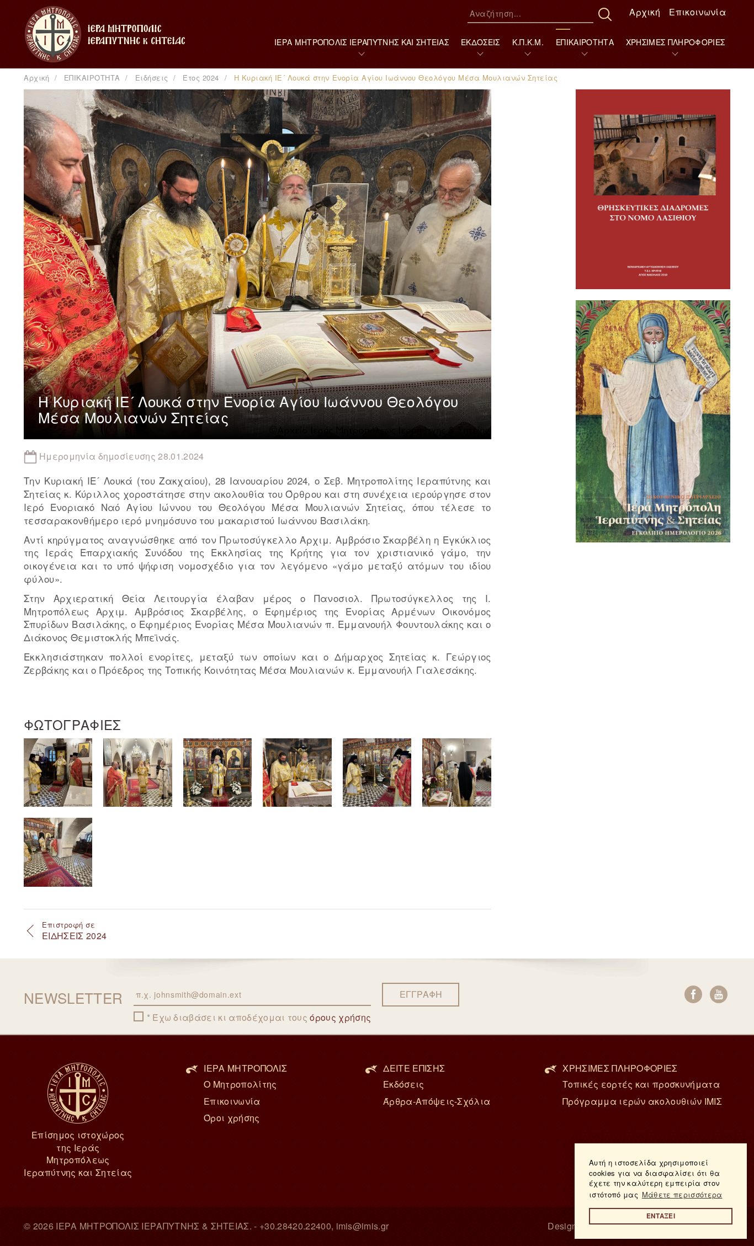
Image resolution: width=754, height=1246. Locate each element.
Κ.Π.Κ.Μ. (528, 41)
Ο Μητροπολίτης (240, 1084)
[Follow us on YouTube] (719, 994)
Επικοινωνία (697, 12)
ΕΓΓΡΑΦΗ (421, 994)
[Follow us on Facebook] (693, 994)
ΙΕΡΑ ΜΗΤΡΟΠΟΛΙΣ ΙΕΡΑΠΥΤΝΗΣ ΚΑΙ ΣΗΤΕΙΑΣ (361, 41)
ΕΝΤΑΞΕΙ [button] (660, 1216)
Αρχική (644, 12)
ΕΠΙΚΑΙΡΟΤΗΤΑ (585, 41)
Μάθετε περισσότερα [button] (682, 1194)
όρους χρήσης (340, 1017)
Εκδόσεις (403, 1084)
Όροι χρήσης (232, 1117)
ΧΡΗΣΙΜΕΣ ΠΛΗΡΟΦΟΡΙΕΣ (675, 41)
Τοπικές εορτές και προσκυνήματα (641, 1084)
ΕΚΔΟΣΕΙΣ (480, 41)
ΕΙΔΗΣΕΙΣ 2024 (74, 931)
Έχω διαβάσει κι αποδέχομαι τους (261, 1017)
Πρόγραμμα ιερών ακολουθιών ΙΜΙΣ (642, 1101)
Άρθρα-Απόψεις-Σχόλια (436, 1101)
